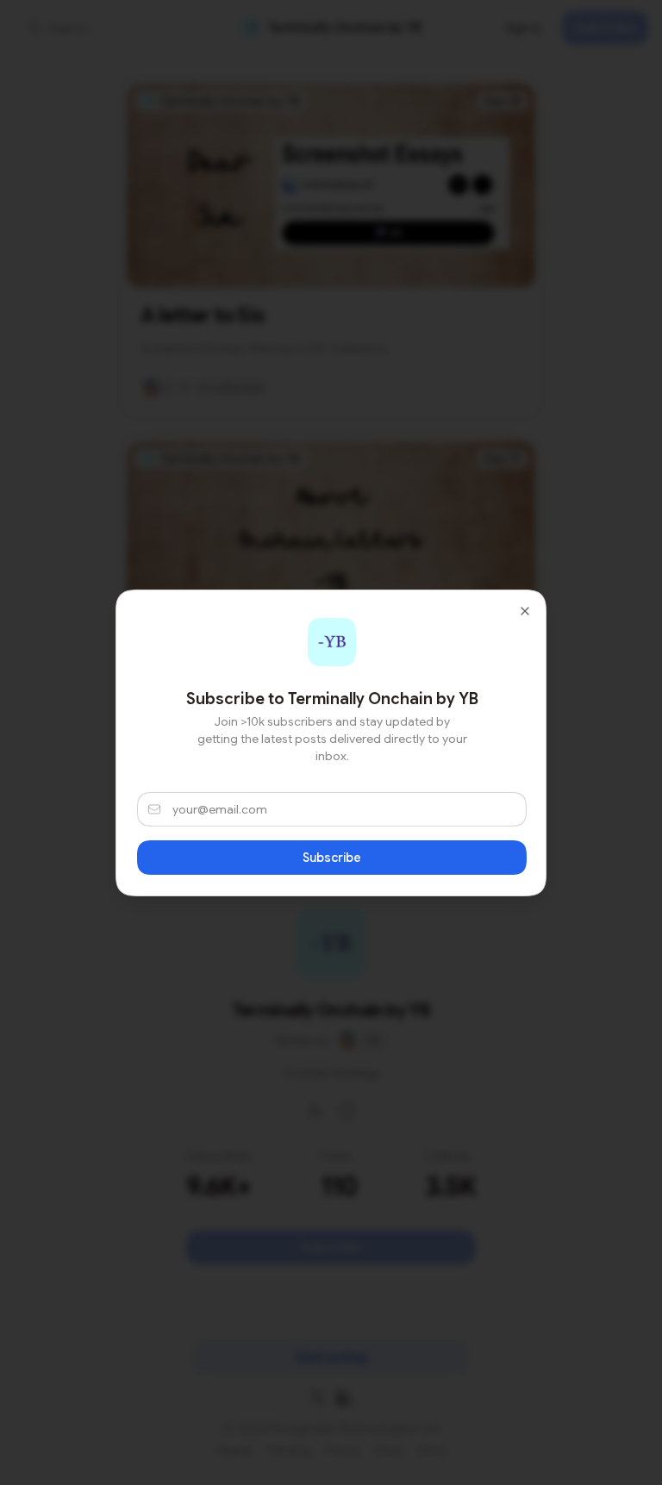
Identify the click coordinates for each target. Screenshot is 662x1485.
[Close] (525, 611)
